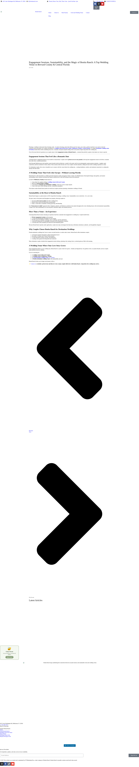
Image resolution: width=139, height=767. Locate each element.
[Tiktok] (9, 764)
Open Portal (9, 657)
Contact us (33, 263)
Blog (50, 16)
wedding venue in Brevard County (56, 182)
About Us (56, 12)
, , (72, 148)
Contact (87, 12)
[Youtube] (102, 4)
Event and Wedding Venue (77, 12)
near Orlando (44, 257)
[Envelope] (12, 764)
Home (50, 12)
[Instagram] (99, 4)
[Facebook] (95, 4)
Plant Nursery (65, 12)
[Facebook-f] (5, 764)
